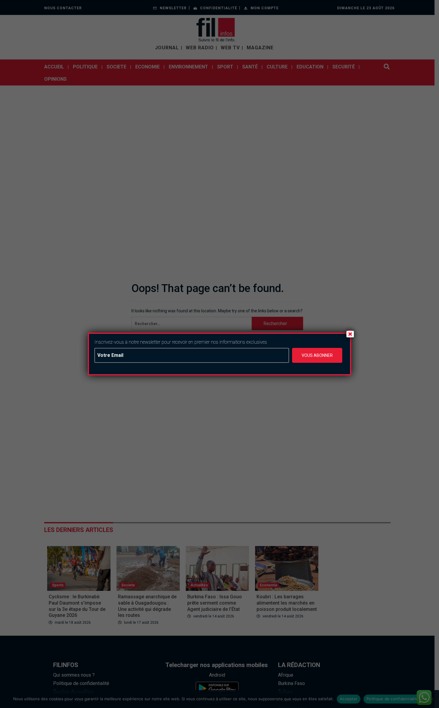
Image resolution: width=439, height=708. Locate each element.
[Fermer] (350, 334)
